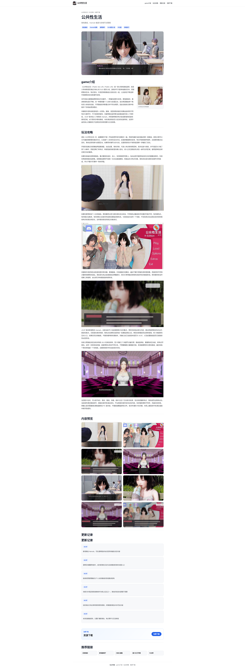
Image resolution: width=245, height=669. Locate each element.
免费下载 (169, 3)
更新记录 (162, 3)
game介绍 (148, 3)
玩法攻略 (155, 3)
